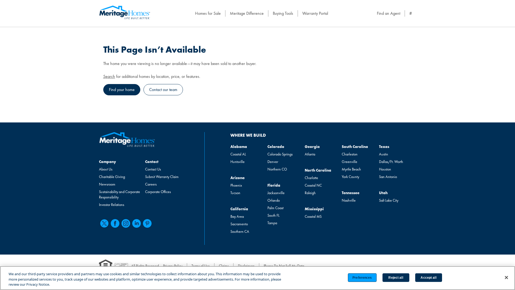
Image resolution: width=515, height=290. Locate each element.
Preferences (362, 278)
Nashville (349, 200)
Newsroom (107, 184)
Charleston (350, 154)
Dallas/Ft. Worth (391, 161)
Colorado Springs (280, 154)
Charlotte (311, 177)
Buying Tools (283, 13)
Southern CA (239, 231)
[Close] (506, 277)
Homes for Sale (208, 13)
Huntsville (237, 161)
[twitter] (104, 223)
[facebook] (115, 223)
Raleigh (310, 192)
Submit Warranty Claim (162, 176)
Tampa (272, 222)
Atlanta (310, 154)
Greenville (349, 161)
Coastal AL (238, 154)
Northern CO (277, 169)
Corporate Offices (158, 191)
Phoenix (236, 185)
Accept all (428, 278)
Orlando (273, 200)
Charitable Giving (112, 176)
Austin (383, 154)
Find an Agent (388, 13)
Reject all (395, 278)
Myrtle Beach (351, 169)
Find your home (122, 89)
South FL (273, 215)
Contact (152, 161)
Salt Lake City (388, 200)
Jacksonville (276, 192)
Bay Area (237, 216)
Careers (151, 184)
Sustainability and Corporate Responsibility (119, 194)
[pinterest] (147, 223)
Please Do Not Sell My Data (284, 265)
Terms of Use (201, 265)
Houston (385, 169)
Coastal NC (313, 185)
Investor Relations (111, 204)
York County (350, 176)
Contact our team (163, 89)
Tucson (235, 192)
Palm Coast (275, 207)
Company (107, 161)
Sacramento (239, 224)
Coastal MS (313, 216)
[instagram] (126, 223)
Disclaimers (246, 265)
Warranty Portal (315, 13)
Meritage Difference (247, 13)
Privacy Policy (172, 265)
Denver (272, 161)
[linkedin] (136, 223)
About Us (105, 169)
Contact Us (153, 169)
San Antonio (388, 176)
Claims (224, 265)
